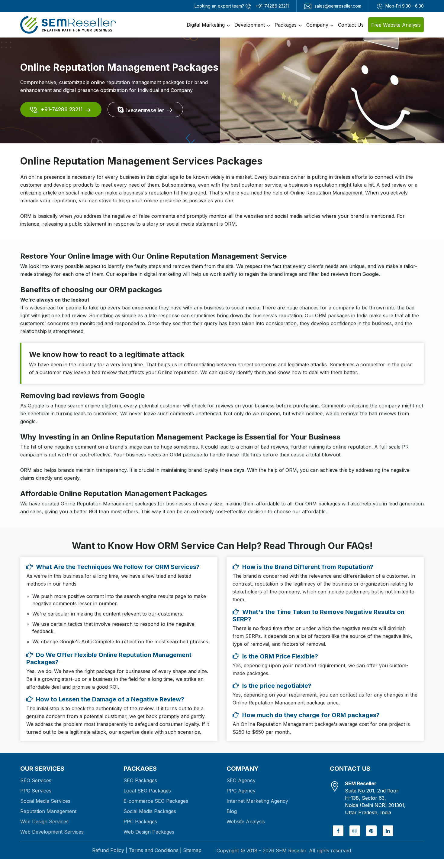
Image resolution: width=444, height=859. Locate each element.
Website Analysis (246, 821)
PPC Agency (241, 791)
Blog (232, 811)
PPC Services (35, 791)
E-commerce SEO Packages (156, 801)
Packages (286, 25)
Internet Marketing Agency (257, 801)
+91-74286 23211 (60, 109)
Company (317, 25)
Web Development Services (52, 832)
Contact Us (351, 25)
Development (249, 25)
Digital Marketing (206, 25)
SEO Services (35, 780)
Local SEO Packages (147, 791)
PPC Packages (140, 821)
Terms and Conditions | (155, 850)
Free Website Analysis (396, 25)
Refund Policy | (109, 850)
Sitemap (192, 850)
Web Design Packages (149, 832)
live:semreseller (144, 110)
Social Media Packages (150, 811)
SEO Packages (140, 780)
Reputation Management (48, 811)
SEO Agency (241, 780)
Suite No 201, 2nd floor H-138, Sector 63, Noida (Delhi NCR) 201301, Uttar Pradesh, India (375, 797)
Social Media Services (45, 801)
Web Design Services (44, 821)
